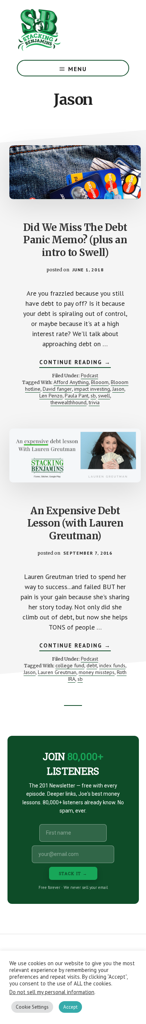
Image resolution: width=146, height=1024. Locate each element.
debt (91, 665)
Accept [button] (70, 1007)
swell (104, 395)
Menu (77, 69)
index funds (112, 665)
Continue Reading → (75, 363)
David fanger (57, 388)
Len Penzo (51, 395)
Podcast (89, 375)
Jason (118, 388)
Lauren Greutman (57, 672)
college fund (69, 665)
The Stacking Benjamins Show (63, 29)
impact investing (92, 388)
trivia (94, 402)
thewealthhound (68, 402)
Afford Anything (71, 382)
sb (93, 395)
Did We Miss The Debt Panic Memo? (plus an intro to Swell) (75, 240)
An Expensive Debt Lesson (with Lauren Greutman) (75, 523)
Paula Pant (76, 395)
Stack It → (73, 873)
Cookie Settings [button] (32, 1007)
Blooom (100, 382)
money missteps (97, 672)
